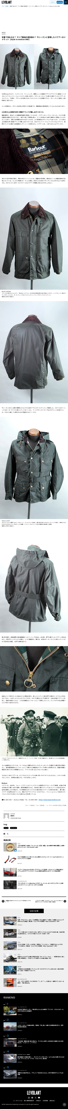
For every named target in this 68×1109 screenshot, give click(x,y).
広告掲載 (45, 1100)
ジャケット (13, 828)
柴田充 (12, 816)
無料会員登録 (59, 2)
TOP (3, 6)
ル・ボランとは (17, 1100)
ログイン (53, 2)
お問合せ (38, 1100)
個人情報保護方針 (29, 1100)
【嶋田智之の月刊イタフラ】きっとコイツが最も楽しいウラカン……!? (18, 901)
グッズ (6, 828)
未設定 (6, 6)
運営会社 (52, 1100)
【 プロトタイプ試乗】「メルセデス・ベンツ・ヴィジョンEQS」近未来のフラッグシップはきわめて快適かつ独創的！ (49, 901)
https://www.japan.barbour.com (50, 800)
